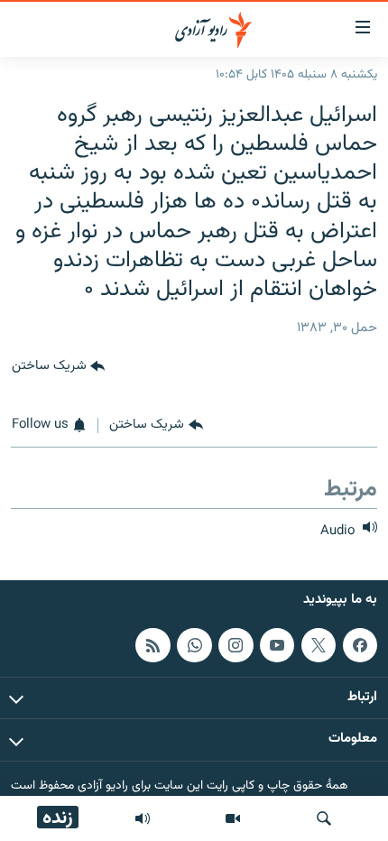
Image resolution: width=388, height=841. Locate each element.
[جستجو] (324, 818)
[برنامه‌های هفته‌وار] (142, 818)
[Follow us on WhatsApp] (194, 645)
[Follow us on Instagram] (235, 645)
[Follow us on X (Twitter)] (318, 645)
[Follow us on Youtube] (277, 645)
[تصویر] (233, 818)
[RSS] (152, 645)
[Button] (58, 366)
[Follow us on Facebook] (360, 645)
